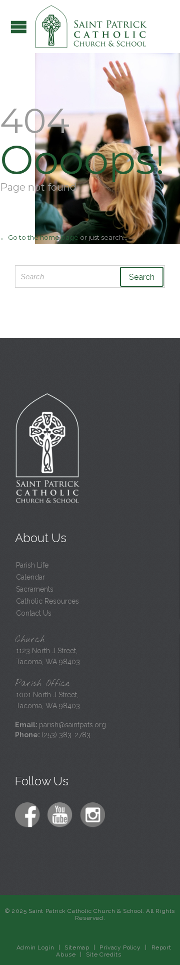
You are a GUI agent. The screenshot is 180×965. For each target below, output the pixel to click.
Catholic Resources (47, 601)
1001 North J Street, (47, 695)
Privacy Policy (120, 947)
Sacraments (35, 589)
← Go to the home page (39, 237)
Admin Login (35, 947)
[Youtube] (61, 815)
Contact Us (34, 613)
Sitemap (76, 947)
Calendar (30, 577)
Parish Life (32, 565)
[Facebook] (28, 815)
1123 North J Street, (47, 651)
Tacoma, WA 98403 (48, 662)
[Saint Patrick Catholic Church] (91, 26)
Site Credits (103, 954)
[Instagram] (93, 815)
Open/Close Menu (19, 27)
